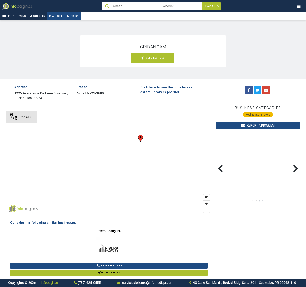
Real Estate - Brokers (63, 16)
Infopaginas (12, 209)
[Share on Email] (266, 90)
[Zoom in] (206, 203)
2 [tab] (256, 201)
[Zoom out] (206, 210)
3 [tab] (260, 201)
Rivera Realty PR (111, 265)
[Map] (109, 163)
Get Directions (110, 272)
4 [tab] (263, 201)
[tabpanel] (237, 164)
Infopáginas (49, 283)
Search (209, 6)
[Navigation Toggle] (299, 6)
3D (206, 197)
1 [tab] (253, 201)
